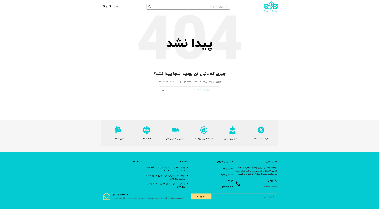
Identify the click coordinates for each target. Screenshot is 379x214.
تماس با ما (228, 168)
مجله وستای (227, 186)
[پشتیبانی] (238, 183)
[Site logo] (271, 6)
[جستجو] (149, 7)
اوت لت (229, 180)
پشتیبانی (272, 180)
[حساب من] (117, 7)
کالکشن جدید (227, 174)
